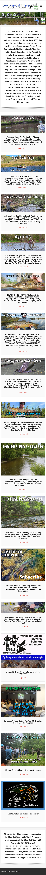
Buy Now (23, 678)
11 (37, 21)
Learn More (22, 148)
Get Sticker (22, 818)
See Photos (22, 627)
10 (34, 21)
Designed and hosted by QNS (10, 871)
